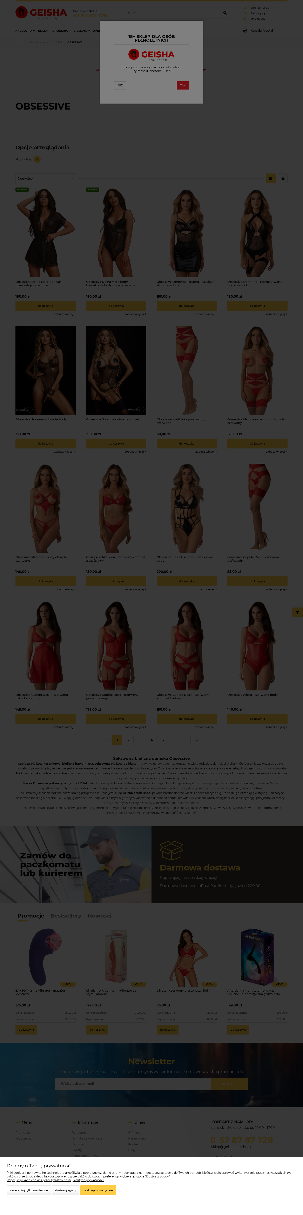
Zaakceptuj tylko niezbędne (29, 1190)
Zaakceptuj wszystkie (98, 1190)
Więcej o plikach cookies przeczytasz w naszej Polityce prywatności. (55, 1180)
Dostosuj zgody (65, 1190)
